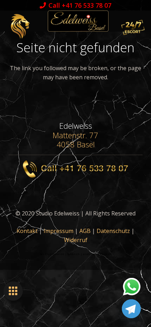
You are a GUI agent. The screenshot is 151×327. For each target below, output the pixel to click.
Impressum (58, 231)
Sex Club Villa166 (52, 254)
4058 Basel (76, 144)
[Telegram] (131, 308)
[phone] (75, 169)
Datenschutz (113, 231)
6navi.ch (73, 254)
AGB (85, 231)
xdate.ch (106, 254)
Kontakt (27, 231)
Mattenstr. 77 (75, 135)
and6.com (90, 254)
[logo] (78, 21)
